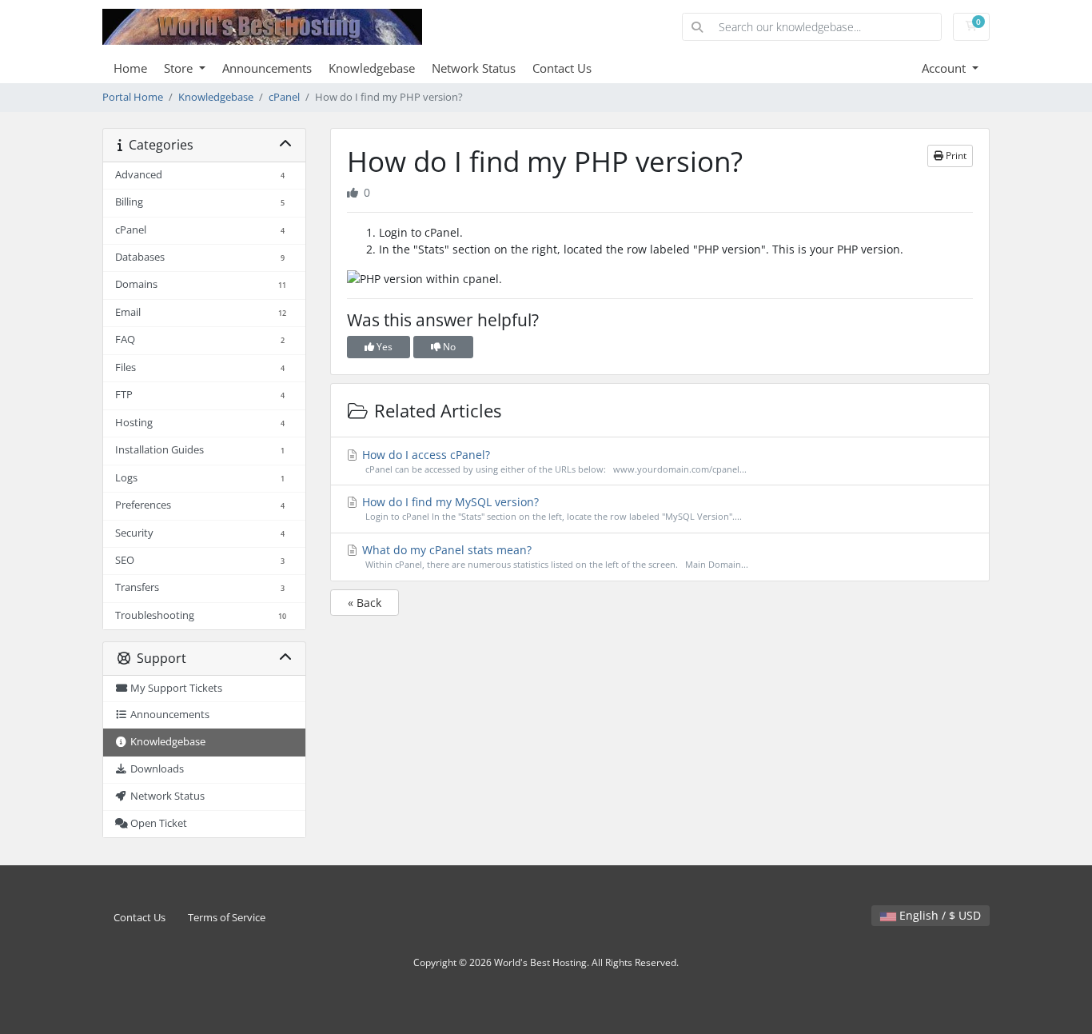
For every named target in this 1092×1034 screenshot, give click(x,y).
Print (954, 155)
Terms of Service (226, 917)
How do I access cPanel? (553, 461)
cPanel (284, 97)
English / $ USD (938, 915)
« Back (364, 602)
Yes (383, 346)
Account (945, 68)
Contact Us (562, 68)
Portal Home (132, 97)
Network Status (474, 68)
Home (130, 68)
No (448, 346)
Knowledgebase (372, 68)
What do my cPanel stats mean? (553, 556)
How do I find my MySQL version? (550, 508)
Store (180, 68)
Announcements (267, 68)
